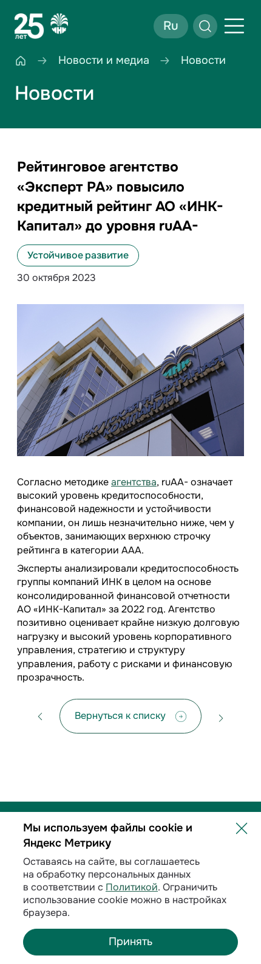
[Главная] (21, 60)
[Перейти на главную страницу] (41, 26)
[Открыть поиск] (205, 26)
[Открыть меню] (234, 26)
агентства (134, 482)
